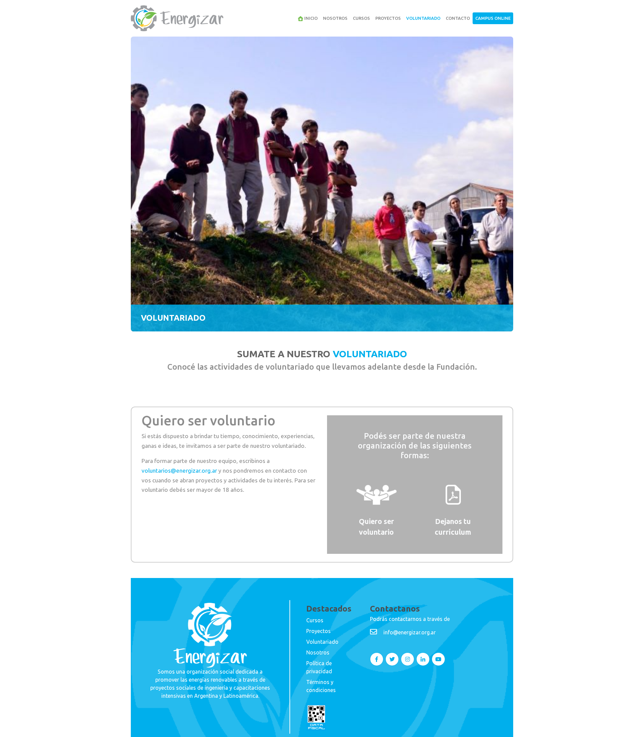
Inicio (310, 18)
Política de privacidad (319, 667)
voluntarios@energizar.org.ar (179, 470)
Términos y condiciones (321, 686)
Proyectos (388, 18)
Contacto (458, 18)
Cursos (361, 18)
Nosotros (335, 18)
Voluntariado (423, 18)
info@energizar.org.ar (409, 632)
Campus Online (493, 18)
